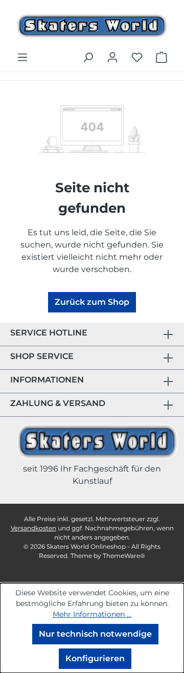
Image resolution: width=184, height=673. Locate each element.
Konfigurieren (95, 658)
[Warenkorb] (161, 57)
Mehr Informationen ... (92, 614)
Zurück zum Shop (92, 302)
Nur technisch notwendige (95, 634)
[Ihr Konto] (112, 57)
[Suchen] (88, 57)
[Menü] (22, 57)
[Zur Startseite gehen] (92, 25)
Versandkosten (33, 528)
